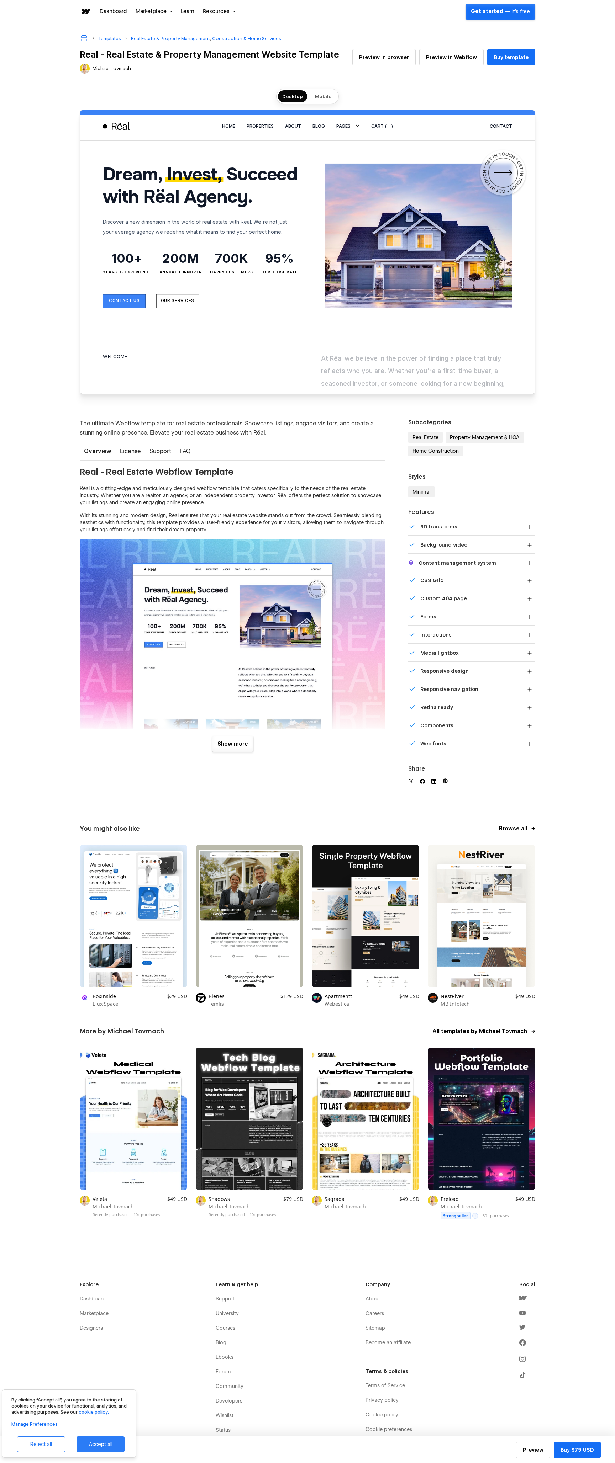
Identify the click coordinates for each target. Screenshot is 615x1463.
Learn (187, 11)
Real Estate (425, 437)
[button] (154, 11)
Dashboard (113, 11)
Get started (500, 11)
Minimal (421, 492)
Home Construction (435, 451)
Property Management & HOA (485, 437)
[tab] (98, 452)
